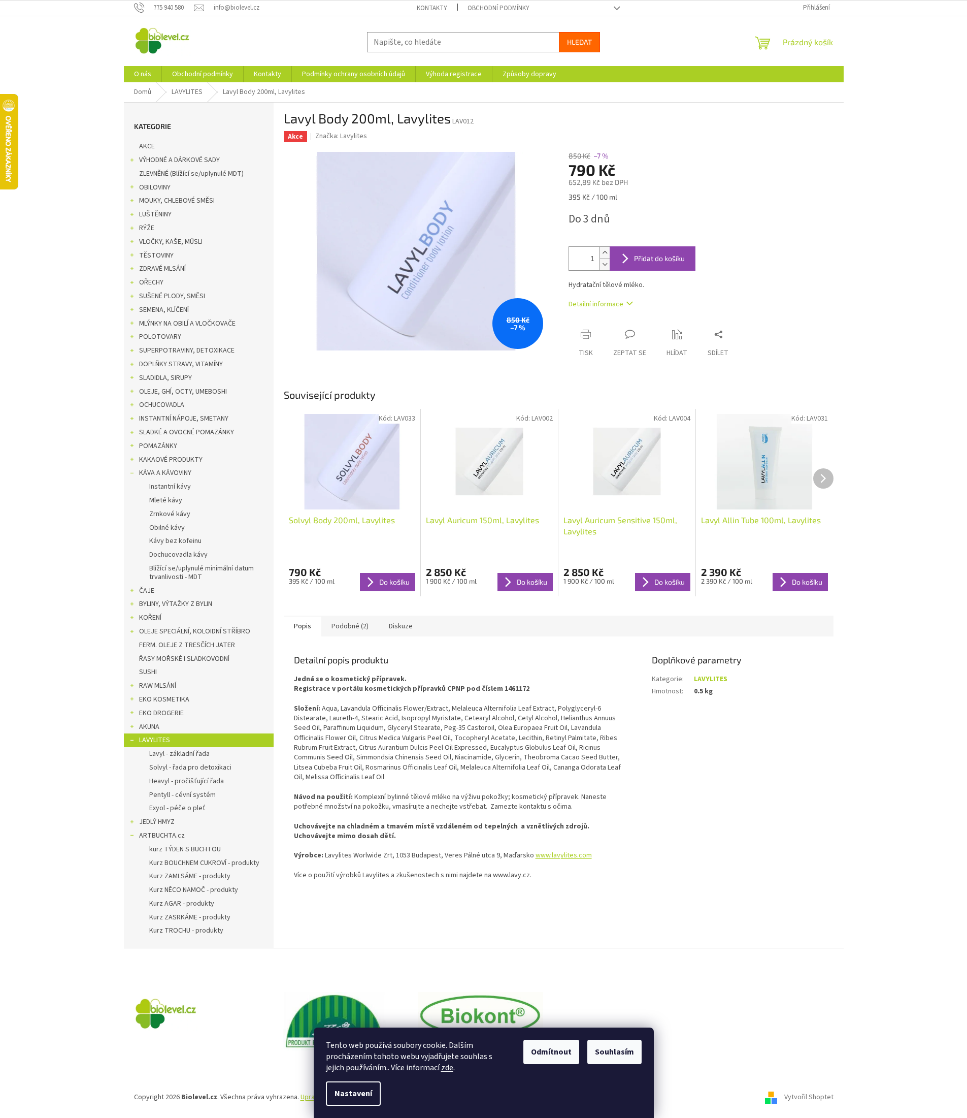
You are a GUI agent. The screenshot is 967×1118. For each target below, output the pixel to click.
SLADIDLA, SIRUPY (165, 378)
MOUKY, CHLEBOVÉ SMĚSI (177, 201)
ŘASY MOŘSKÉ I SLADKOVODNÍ (184, 659)
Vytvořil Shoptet (808, 1097)
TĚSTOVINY (156, 255)
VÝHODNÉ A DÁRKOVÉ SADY (179, 160)
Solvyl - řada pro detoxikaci (190, 767)
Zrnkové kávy (169, 514)
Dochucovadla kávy (178, 555)
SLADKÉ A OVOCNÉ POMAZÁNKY (186, 432)
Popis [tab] (302, 626)
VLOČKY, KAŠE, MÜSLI (171, 242)
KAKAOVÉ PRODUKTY (171, 460)
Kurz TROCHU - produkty (186, 930)
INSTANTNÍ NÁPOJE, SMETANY (183, 418)
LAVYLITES (154, 740)
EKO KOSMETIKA (164, 699)
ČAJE (146, 591)
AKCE (147, 146)
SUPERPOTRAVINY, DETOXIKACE (187, 350)
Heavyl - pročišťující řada (186, 781)
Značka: (341, 136)
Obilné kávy (167, 528)
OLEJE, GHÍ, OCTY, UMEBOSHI (183, 392)
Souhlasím (614, 1052)
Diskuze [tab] (401, 626)
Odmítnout (551, 1052)
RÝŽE (146, 228)
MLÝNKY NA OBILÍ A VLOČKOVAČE (187, 323)
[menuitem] (142, 74)
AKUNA (149, 727)
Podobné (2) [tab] (350, 626)
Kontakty (432, 8)
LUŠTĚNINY (155, 214)
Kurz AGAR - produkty (181, 904)
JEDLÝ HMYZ (157, 822)
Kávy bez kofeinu (175, 541)
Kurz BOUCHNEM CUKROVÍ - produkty (204, 863)
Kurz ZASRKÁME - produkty (189, 917)
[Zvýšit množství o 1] (604, 253)
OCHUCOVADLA (161, 405)
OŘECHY (151, 282)
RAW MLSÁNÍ (157, 686)
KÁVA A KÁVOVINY (165, 473)
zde (447, 1067)
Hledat (579, 42)
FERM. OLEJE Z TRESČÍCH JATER (187, 645)
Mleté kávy (165, 500)
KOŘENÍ (150, 618)
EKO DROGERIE (161, 713)
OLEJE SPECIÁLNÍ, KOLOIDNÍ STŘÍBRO (194, 631)
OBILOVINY (155, 187)
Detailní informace (596, 304)
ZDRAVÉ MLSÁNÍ (162, 269)
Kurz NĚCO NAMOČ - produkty (193, 890)
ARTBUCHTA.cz (162, 835)
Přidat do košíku (659, 258)
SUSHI (148, 672)
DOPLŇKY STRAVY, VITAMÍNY (181, 364)
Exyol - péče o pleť (177, 808)
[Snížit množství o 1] (604, 264)
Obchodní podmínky (498, 8)
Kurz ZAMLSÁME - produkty (189, 876)
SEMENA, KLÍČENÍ (164, 310)
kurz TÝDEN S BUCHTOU (185, 849)
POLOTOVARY (160, 337)
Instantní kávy (170, 487)
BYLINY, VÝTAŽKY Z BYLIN (175, 604)
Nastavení (353, 1093)
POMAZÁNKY (158, 446)
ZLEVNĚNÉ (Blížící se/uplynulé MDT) (191, 174)
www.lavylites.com (564, 855)
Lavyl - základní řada (179, 754)
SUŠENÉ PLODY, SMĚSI (172, 296)
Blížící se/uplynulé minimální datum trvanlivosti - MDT (201, 572)
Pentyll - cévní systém (182, 795)
